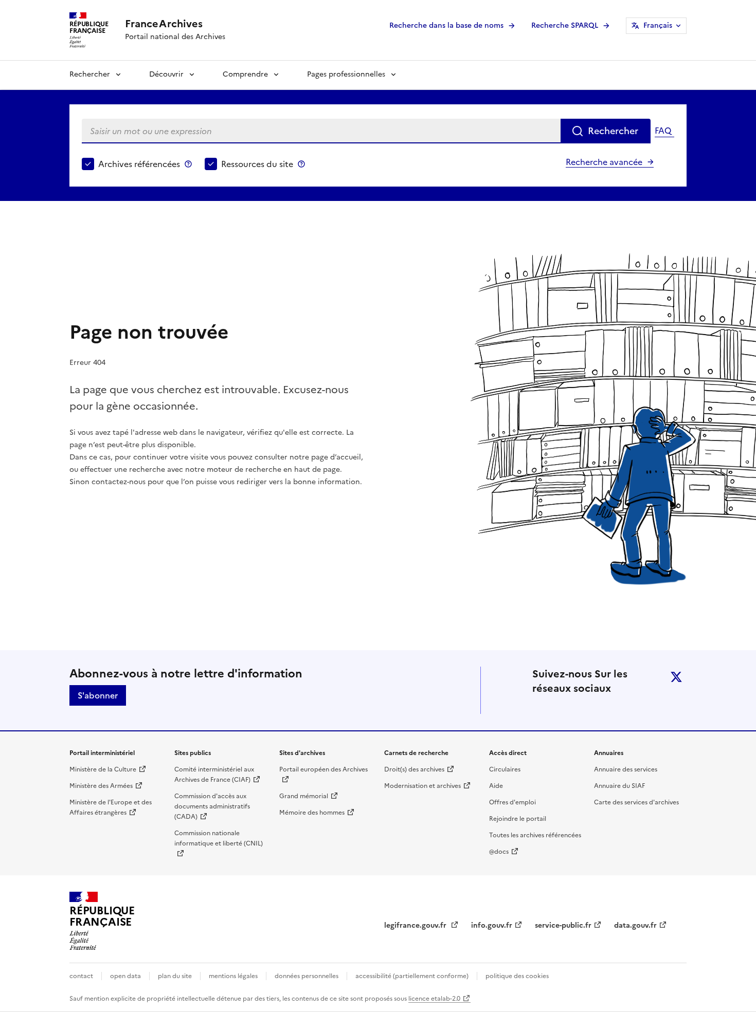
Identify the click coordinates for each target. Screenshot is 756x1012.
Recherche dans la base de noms (446, 25)
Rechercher (89, 74)
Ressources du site (257, 164)
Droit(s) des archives (414, 769)
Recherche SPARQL (564, 25)
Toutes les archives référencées (535, 835)
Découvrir (166, 74)
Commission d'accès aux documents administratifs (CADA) (212, 806)
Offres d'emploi (512, 802)
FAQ (663, 130)
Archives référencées (139, 164)
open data (125, 976)
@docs (499, 851)
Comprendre (245, 74)
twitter (676, 677)
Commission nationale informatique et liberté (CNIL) (218, 838)
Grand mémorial (303, 796)
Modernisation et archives (422, 785)
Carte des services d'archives (636, 802)
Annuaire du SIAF (619, 785)
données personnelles (306, 976)
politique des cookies (517, 976)
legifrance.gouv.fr (416, 925)
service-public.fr (563, 925)
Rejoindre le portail (517, 818)
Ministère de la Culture (102, 769)
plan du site (175, 976)
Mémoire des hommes (312, 812)
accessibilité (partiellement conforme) (412, 976)
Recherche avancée (604, 162)
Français (657, 25)
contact (81, 976)
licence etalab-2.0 (434, 998)
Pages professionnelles (346, 74)
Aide (496, 785)
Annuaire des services (625, 769)
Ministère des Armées (101, 785)
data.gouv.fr (635, 925)
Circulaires (504, 769)
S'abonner (98, 695)
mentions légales (233, 976)
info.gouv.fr (491, 925)
